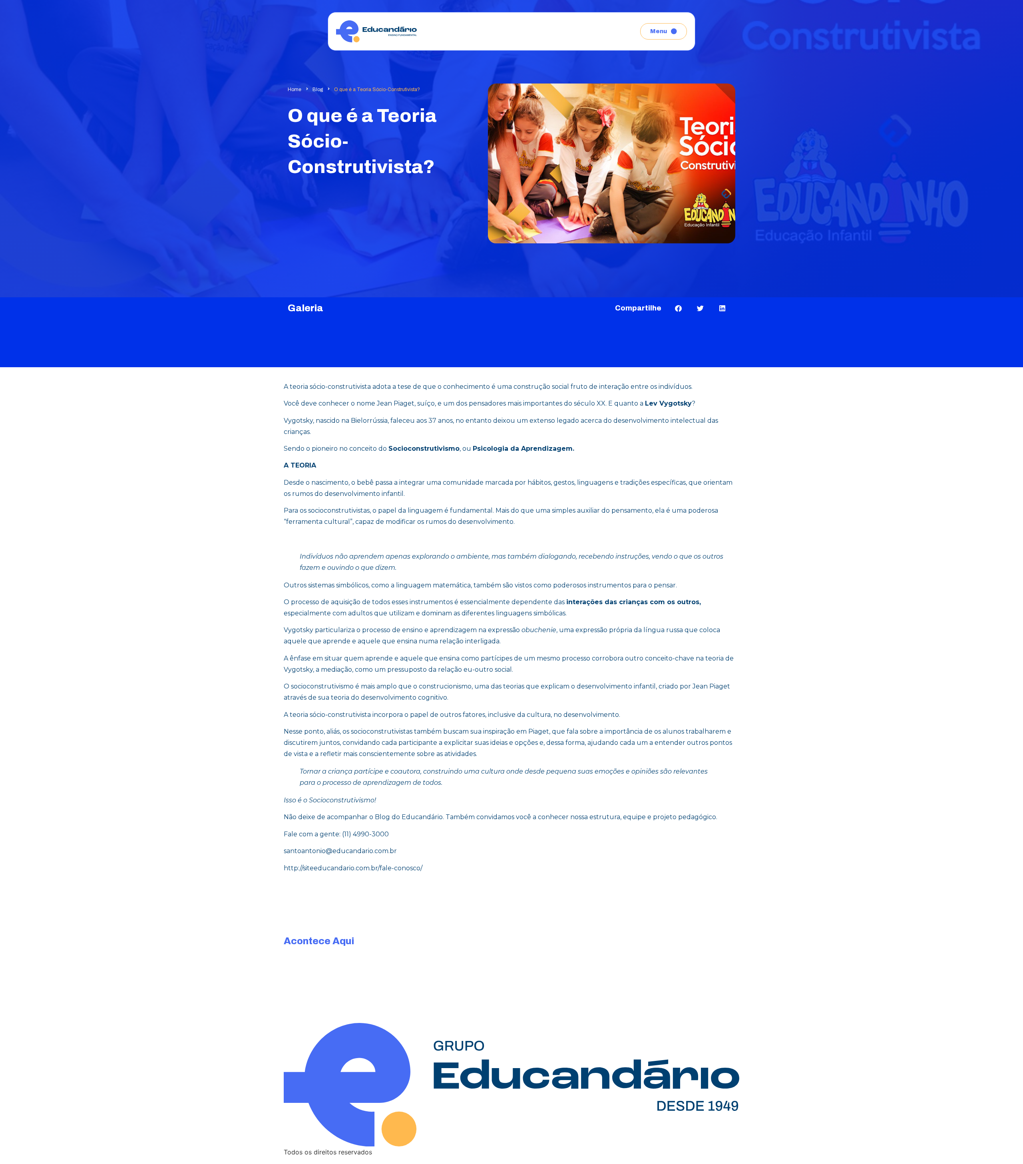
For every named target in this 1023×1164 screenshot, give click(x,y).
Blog (317, 89)
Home (294, 89)
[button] (678, 308)
